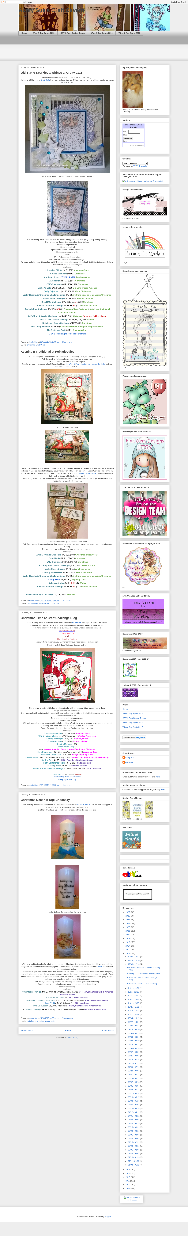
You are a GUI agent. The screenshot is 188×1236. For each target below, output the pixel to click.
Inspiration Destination (51, 754)
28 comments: (68, 342)
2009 (128, 1188)
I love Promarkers (44, 752)
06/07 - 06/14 (134, 1082)
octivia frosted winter (47, 1021)
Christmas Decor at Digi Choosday (45, 800)
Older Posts (108, 1030)
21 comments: (68, 1018)
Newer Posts (27, 1030)
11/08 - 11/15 (134, 999)
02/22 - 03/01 (134, 1138)
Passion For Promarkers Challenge (48, 768)
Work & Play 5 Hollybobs (49, 603)
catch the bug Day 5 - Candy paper (67, 777)
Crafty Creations (54, 741)
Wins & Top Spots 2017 (129, 33)
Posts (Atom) (72, 1038)
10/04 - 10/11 (134, 1018)
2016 (128, 950)
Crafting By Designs (54, 739)
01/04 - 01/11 (134, 1165)
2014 (128, 1169)
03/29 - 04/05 (134, 1120)
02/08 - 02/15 (134, 1146)
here (158, 777)
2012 (128, 1177)
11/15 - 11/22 (134, 996)
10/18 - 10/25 (134, 1011)
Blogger (108, 1217)
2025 (128, 916)
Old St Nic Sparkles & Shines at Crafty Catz (51, 72)
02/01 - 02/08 (134, 1150)
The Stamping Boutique (67, 639)
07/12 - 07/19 (134, 1063)
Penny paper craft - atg (67, 780)
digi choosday (32, 1021)
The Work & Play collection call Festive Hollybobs (85, 364)
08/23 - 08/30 (134, 1041)
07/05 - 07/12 (134, 1067)
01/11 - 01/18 (134, 1161)
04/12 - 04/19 (134, 1112)
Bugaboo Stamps (67, 630)
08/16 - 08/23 (134, 1044)
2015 (128, 953)
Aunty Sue (129, 757)
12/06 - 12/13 (134, 964)
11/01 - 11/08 (134, 1003)
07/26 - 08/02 (134, 1056)
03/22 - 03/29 (134, 1123)
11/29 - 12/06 (134, 988)
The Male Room (31, 757)
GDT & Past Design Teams (72, 33)
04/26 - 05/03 (134, 1105)
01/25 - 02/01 (134, 1153)
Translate (143, 166)
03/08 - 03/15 (134, 1131)
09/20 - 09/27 (134, 1026)
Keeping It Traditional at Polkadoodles (47, 351)
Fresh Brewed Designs (67, 747)
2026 (128, 912)
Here (163, 789)
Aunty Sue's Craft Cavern (51, 10)
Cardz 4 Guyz (47, 760)
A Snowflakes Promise (31, 991)
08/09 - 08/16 (134, 1048)
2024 (128, 919)
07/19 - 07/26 (134, 1060)
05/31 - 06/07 (134, 1086)
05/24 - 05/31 (134, 1090)
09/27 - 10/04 (134, 1022)
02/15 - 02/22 (134, 1142)
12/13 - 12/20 (134, 960)
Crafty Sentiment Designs (54, 762)
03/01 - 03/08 (134, 1135)
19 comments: (68, 600)
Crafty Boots (57, 774)
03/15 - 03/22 (134, 1127)
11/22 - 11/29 (134, 992)
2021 (128, 931)
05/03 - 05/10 (134, 1101)
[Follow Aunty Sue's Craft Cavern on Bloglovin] (134, 739)
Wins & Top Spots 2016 (102, 33)
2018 (128, 942)
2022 (128, 927)
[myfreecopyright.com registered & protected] (142, 181)
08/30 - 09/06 (134, 1037)
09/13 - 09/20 (134, 1029)
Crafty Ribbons (67, 633)
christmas (31, 345)
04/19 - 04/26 (134, 1108)
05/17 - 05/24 (134, 1093)
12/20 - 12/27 (134, 957)
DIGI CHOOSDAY (84, 805)
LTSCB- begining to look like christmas (67, 334)
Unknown (129, 762)
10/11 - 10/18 (134, 1014)
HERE (100, 967)
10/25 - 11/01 (134, 1007)
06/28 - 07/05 (134, 1071)
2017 (128, 946)
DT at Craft (77, 623)
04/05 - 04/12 (134, 1116)
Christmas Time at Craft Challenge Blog (49, 618)
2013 (128, 1173)
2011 (128, 1181)
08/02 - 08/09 (134, 1052)
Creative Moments (64, 744)
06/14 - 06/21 (134, 1078)
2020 (128, 935)
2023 (128, 923)
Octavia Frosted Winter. (87, 473)
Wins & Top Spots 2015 (44, 33)
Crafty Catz (45, 80)
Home (24, 33)
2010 (128, 1184)
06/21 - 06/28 (134, 1075)
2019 (128, 938)
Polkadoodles (32, 603)
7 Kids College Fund (53, 733)
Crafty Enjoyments (52, 291)
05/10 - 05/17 (134, 1097)
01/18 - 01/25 (134, 1157)
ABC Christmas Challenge (49, 736)
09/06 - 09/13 (134, 1033)
